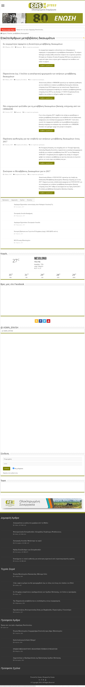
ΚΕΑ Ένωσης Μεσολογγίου (22, 240)
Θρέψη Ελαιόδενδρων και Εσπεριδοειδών (27, 550)
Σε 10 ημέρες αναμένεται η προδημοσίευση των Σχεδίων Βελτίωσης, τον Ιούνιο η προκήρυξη (44, 592)
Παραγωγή (19, 47)
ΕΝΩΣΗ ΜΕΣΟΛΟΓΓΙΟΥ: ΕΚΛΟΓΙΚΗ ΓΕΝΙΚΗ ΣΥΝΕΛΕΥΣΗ (35, 649)
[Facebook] (40, 321)
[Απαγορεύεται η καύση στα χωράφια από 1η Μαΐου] (6, 525)
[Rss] (36, 321)
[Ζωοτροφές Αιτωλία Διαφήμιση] (7, 216)
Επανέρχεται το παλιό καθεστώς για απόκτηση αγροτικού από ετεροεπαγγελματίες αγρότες (44, 559)
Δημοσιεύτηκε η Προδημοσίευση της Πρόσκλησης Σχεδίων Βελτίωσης (37, 658)
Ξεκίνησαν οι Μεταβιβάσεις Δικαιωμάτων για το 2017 (26, 171)
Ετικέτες (29, 200)
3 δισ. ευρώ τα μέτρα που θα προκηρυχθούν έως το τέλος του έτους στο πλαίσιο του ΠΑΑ (43, 583)
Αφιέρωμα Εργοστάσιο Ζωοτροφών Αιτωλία (27, 222)
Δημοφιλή (14, 200)
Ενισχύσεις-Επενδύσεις (21, 79)
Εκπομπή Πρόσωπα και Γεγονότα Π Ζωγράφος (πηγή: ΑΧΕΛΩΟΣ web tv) (36, 231)
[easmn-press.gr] (42, 6)
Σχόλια (22, 200)
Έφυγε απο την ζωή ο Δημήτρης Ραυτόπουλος (29, 29)
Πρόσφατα (5, 200)
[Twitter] (44, 321)
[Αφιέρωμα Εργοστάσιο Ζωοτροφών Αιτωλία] (7, 225)
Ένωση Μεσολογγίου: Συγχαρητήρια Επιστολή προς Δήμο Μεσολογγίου (37, 631)
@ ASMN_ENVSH (9, 327)
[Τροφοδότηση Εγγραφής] (83, 38)
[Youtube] (48, 321)
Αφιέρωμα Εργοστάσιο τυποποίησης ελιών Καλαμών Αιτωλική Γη (33, 204)
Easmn (40, 677)
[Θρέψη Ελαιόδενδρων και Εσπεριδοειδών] (6, 552)
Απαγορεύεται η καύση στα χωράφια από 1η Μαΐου (30, 523)
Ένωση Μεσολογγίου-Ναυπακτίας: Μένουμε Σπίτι (30, 574)
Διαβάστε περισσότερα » (46, 65)
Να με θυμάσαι (18, 468)
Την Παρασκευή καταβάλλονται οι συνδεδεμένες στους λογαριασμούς (36, 601)
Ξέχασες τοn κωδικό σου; (10, 473)
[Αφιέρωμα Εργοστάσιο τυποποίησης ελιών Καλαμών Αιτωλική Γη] (7, 207)
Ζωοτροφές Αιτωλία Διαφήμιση (23, 213)
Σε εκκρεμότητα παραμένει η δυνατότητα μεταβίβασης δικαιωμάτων (33, 44)
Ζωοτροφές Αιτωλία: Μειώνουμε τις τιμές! (27, 541)
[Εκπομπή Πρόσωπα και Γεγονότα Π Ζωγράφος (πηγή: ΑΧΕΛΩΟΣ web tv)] (7, 234)
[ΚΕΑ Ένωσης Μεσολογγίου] (7, 243)
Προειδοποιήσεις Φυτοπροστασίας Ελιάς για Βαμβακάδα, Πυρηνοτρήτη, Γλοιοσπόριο (42, 610)
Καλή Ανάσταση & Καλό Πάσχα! (24, 640)
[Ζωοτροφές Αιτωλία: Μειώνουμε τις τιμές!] (6, 543)
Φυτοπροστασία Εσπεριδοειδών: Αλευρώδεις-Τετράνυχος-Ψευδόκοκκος (37, 532)
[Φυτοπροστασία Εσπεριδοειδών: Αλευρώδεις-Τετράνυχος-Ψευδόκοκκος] (6, 534)
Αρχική (4, 33)
